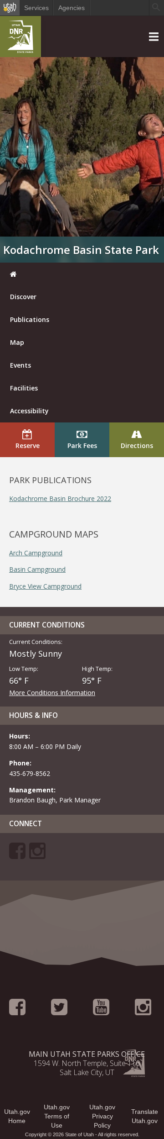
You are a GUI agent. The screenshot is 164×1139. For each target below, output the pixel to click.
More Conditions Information (52, 692)
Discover (23, 296)
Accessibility (29, 410)
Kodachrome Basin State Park (81, 249)
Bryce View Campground (45, 586)
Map (17, 342)
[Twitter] (59, 1011)
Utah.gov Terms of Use (57, 1116)
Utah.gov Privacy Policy (102, 1116)
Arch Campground (35, 552)
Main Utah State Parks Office (87, 1054)
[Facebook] (17, 855)
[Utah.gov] (10, 8)
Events (20, 365)
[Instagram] (37, 855)
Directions (137, 445)
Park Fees (82, 445)
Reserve (27, 445)
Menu (10, 21)
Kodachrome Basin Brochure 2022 (60, 498)
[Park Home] (82, 274)
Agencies (71, 7)
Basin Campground (37, 569)
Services (36, 7)
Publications (29, 319)
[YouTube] (101, 1011)
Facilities (24, 388)
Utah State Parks (20, 38)
